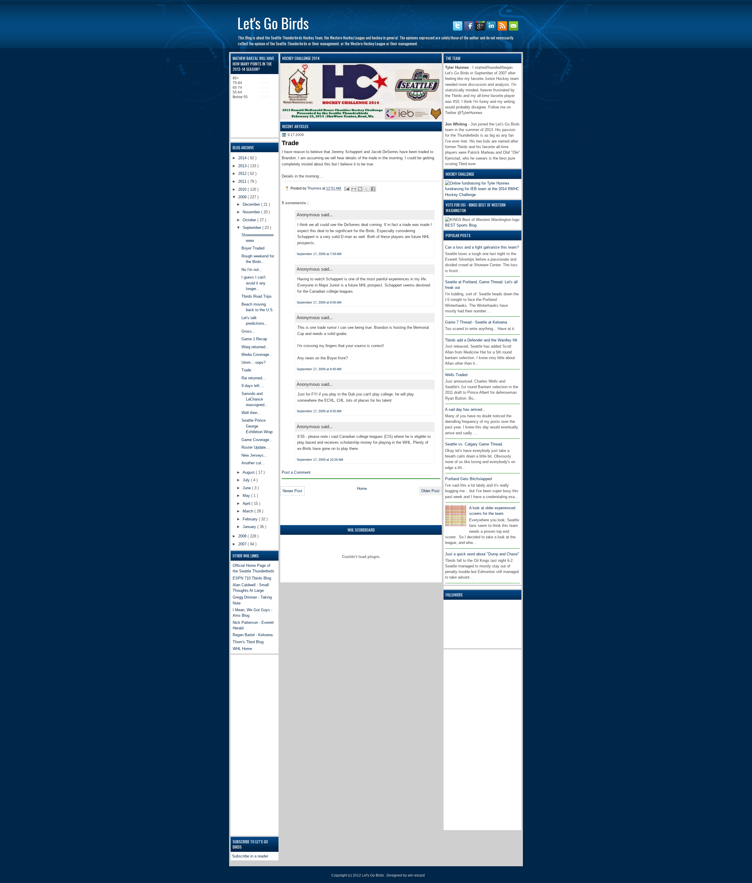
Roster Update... (255, 447)
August (249, 472)
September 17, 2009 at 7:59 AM (319, 254)
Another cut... (253, 463)
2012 (243, 173)
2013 (243, 166)
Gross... (248, 331)
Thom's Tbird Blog (248, 642)
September (252, 227)
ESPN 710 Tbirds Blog (252, 578)
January (250, 527)
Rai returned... (253, 378)
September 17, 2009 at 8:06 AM (319, 302)
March (248, 511)
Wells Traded (456, 375)
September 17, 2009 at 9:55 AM (319, 411)
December (252, 204)
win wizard (416, 875)
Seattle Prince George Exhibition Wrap (257, 426)
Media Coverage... (257, 354)
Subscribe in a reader (250, 856)
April (247, 503)
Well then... (251, 412)
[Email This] (354, 189)
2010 (243, 189)
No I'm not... (251, 269)
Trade (246, 370)
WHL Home (242, 648)
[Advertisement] (468, 739)
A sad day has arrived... (465, 409)
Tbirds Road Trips (256, 296)
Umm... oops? (253, 362)
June (247, 488)
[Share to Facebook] (373, 189)
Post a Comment (296, 472)
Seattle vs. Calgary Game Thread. (474, 444)
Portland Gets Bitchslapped (468, 479)
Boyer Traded (252, 248)
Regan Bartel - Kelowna (253, 635)
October (250, 220)
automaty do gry (240, 2)
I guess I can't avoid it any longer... (253, 283)
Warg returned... (255, 347)
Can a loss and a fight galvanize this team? (482, 247)
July (247, 480)
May (247, 495)
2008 (243, 536)
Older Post (430, 491)
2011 (243, 181)
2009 (243, 197)
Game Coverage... (257, 440)
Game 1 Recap (254, 339)
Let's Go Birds (273, 22)
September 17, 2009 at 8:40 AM (319, 369)
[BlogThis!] (360, 189)
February (251, 519)
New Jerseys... (254, 455)
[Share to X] (367, 189)
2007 (243, 544)
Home (362, 488)
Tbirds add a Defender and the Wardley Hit (481, 340)
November (252, 212)
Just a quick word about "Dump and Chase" (482, 554)
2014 (243, 158)
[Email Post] (346, 188)
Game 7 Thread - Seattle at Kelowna (476, 322)
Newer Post (292, 491)
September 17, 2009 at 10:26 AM (320, 459)
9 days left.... (252, 385)
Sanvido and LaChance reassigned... (254, 399)
